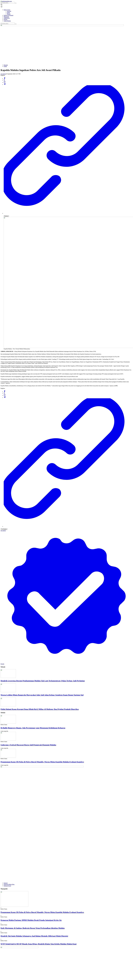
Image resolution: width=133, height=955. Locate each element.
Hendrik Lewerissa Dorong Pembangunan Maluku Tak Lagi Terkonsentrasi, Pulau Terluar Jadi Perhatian (43, 681)
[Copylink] (68, 213)
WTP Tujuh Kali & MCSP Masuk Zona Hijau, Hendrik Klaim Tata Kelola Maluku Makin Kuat (39, 944)
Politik (5, 66)
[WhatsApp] (5, 82)
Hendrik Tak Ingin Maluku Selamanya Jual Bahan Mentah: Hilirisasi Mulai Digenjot (34, 936)
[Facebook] (5, 78)
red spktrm (3, 74)
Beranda (6, 65)
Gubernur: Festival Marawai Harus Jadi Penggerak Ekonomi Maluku (28, 745)
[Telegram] (5, 84)
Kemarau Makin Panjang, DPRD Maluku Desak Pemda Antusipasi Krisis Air (31, 920)
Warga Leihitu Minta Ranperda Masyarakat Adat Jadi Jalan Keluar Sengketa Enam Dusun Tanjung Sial (42, 695)
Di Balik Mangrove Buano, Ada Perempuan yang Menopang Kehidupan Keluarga (33, 728)
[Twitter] (4, 80)
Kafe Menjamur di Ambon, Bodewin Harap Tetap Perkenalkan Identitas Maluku (33, 928)
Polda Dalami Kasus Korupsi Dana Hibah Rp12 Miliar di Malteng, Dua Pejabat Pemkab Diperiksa (40, 709)
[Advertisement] (66, 52)
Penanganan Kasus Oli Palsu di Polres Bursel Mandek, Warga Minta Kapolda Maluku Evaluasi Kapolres (42, 762)
